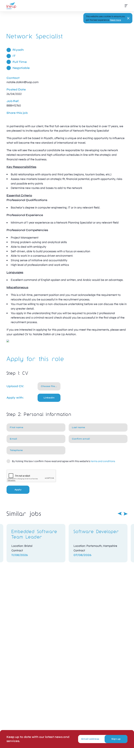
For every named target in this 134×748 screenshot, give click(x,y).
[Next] (126, 513)
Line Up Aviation (11, 5)
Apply (18, 489)
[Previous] (119, 513)
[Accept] (128, 18)
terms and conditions (103, 461)
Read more (115, 20)
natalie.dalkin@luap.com (23, 82)
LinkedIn (49, 397)
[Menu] (126, 6)
